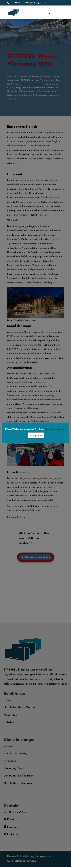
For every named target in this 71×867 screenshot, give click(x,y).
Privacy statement (55, 429)
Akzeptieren (36, 435)
